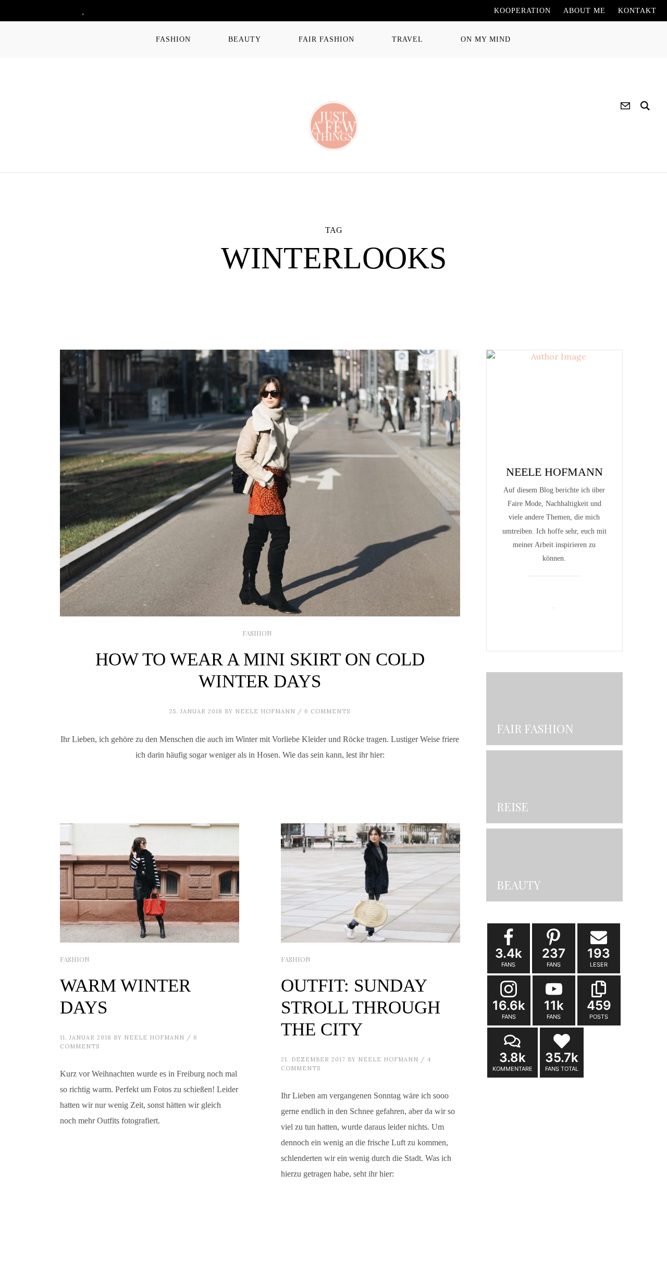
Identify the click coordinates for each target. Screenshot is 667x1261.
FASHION (173, 39)
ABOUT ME (584, 11)
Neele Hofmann (265, 711)
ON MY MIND (486, 39)
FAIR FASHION (326, 39)
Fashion (257, 632)
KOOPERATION (522, 11)
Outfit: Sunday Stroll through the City (360, 1007)
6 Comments (327, 711)
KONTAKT (637, 11)
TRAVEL (407, 39)
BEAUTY (244, 39)
